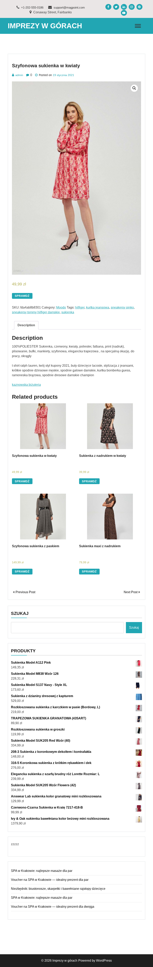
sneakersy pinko (122, 307)
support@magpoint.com (69, 7)
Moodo (61, 307)
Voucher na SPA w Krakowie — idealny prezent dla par (49, 879)
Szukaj (19, 613)
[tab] (26, 325)
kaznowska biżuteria (26, 384)
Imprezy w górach (45, 26)
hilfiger (79, 307)
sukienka (67, 312)
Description (26, 325)
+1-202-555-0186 (31, 7)
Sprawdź (22, 295)
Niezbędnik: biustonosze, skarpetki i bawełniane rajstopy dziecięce (58, 888)
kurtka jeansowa (97, 307)
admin (19, 75)
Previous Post (25, 592)
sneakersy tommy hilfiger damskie (36, 312)
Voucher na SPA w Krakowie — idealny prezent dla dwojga (52, 906)
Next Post (131, 592)
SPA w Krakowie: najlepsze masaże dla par (41, 870)
